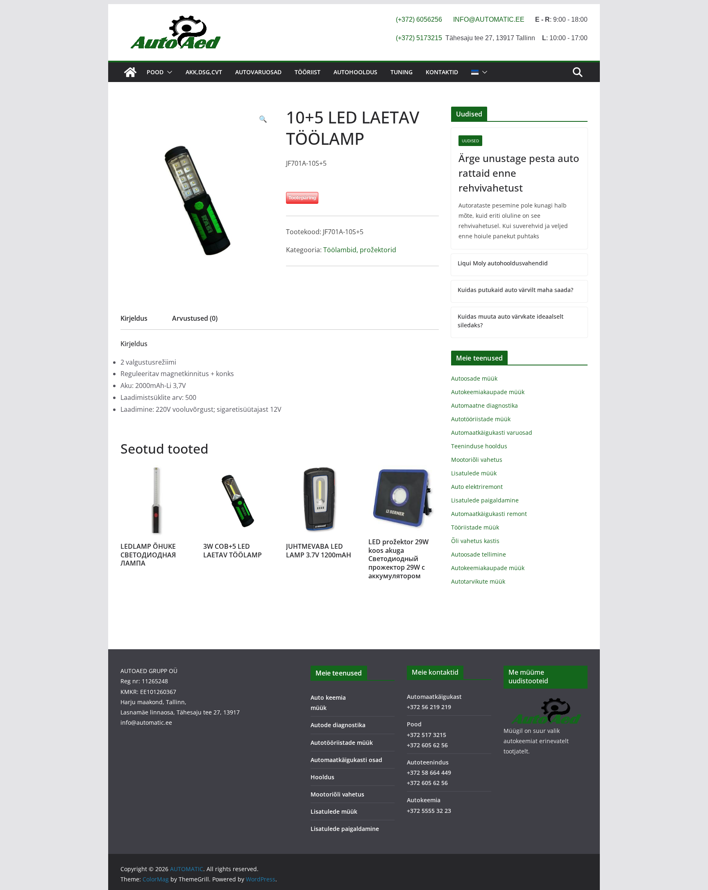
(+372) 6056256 (419, 19)
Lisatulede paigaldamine (485, 500)
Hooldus (322, 777)
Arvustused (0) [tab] (195, 318)
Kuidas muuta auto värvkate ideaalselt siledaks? (510, 321)
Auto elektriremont (477, 487)
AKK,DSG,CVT (204, 72)
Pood (155, 72)
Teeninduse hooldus (479, 446)
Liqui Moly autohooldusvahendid (503, 263)
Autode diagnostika (338, 725)
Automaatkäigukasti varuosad (491, 432)
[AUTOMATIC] (130, 72)
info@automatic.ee (146, 722)
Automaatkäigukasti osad (346, 760)
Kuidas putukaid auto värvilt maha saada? (515, 290)
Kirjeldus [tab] (134, 318)
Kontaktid (442, 72)
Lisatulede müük (474, 473)
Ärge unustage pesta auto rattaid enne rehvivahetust (518, 172)
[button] (167, 72)
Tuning (401, 72)
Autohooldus (355, 72)
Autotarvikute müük (478, 581)
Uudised (470, 141)
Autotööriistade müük (481, 419)
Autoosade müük (474, 378)
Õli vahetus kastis (475, 541)
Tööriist (307, 72)
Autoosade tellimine (478, 554)
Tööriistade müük (475, 527)
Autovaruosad (258, 72)
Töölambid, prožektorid (359, 249)
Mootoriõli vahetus (476, 459)
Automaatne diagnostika (484, 405)
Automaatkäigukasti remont (489, 514)
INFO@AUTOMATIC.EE (488, 19)
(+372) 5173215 (419, 37)
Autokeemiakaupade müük (487, 392)
